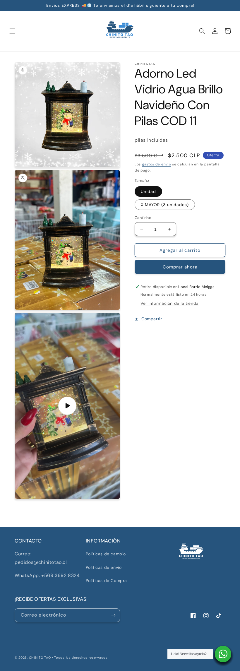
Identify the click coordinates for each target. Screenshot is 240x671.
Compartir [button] (151, 318)
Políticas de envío (104, 567)
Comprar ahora (180, 267)
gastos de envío (156, 164)
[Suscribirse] (113, 615)
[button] (12, 31)
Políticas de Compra (106, 580)
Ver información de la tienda (169, 303)
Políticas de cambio (106, 554)
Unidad (148, 191)
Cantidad (143, 217)
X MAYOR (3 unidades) (165, 204)
